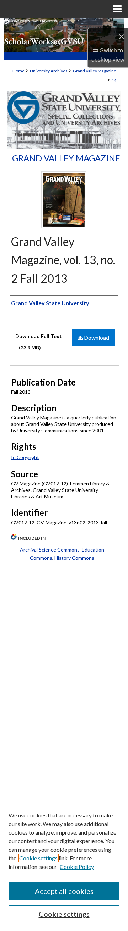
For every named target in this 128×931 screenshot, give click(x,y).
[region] (64, 866)
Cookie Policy (77, 866)
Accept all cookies (64, 891)
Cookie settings (38, 858)
